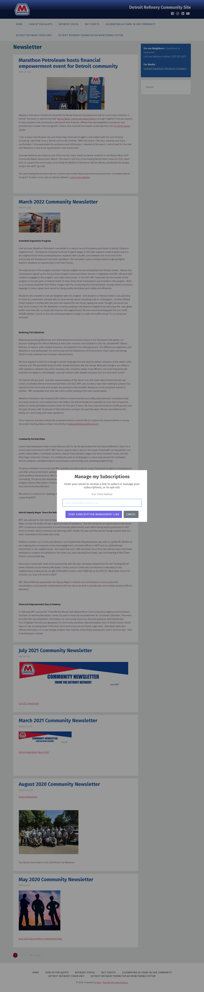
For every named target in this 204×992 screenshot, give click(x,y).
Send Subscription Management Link (93, 514)
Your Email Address (102, 494)
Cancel (131, 514)
